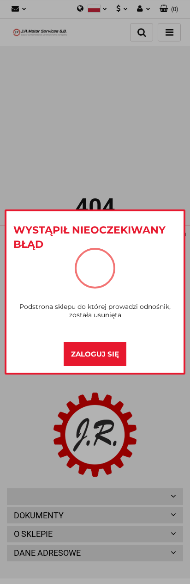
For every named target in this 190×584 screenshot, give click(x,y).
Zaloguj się (95, 354)
